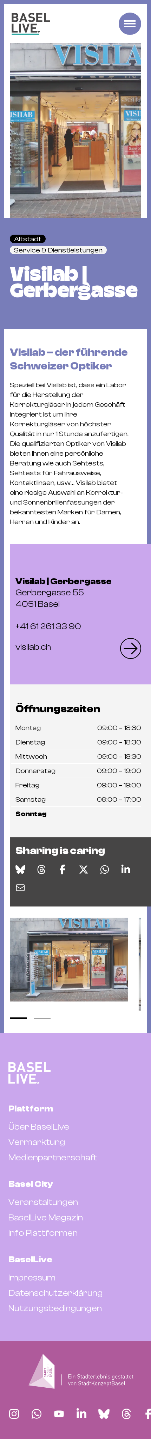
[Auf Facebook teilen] (62, 869)
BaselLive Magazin (45, 1218)
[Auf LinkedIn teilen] (126, 869)
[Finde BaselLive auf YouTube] (59, 1413)
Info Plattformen (43, 1233)
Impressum (31, 1278)
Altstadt (27, 239)
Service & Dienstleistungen (58, 250)
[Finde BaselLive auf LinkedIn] (81, 1413)
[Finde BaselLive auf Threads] (126, 1413)
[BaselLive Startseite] (31, 24)
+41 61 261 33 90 (48, 626)
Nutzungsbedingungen (55, 1308)
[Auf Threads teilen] (41, 869)
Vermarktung (36, 1142)
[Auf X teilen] (83, 869)
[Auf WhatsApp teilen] (105, 869)
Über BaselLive (38, 1127)
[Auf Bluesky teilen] (20, 869)
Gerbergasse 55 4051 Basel (63, 593)
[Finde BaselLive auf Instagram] (14, 1413)
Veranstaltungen (43, 1202)
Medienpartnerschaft (52, 1157)
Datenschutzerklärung (55, 1293)
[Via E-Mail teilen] (20, 888)
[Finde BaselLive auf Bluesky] (104, 1413)
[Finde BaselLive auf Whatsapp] (36, 1413)
